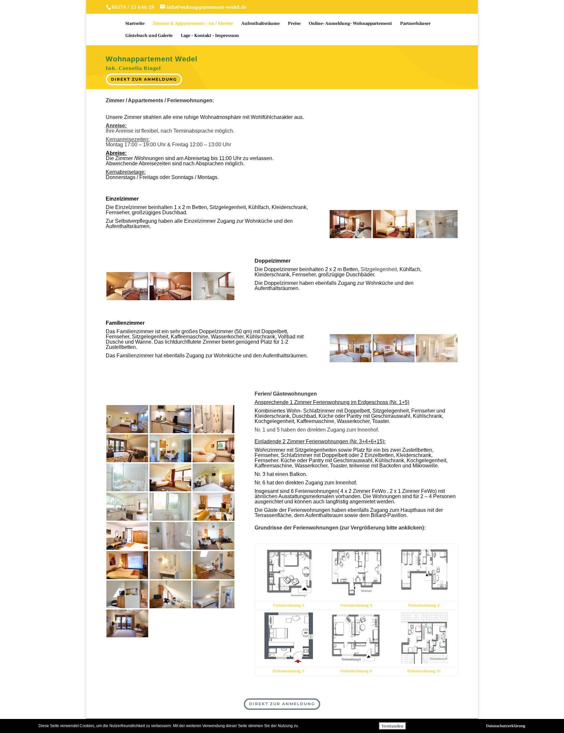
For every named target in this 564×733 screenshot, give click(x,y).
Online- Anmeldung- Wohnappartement (350, 23)
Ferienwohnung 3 (356, 605)
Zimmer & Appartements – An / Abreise (193, 23)
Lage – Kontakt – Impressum (210, 36)
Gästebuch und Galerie (149, 36)
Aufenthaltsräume (260, 23)
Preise (294, 23)
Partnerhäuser (415, 23)
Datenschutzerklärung (505, 726)
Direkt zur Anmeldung (144, 79)
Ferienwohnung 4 (424, 605)
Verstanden (392, 726)
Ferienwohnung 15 (424, 671)
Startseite (135, 23)
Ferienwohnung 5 (288, 671)
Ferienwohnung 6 (356, 671)
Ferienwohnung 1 (288, 605)
